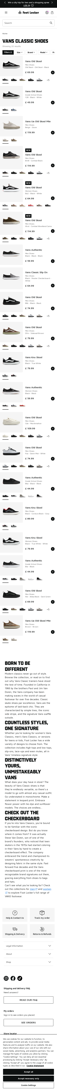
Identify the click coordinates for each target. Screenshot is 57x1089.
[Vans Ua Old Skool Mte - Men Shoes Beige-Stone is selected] (5, 140)
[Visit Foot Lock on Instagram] (6, 978)
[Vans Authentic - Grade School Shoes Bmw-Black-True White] (39, 496)
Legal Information (14, 945)
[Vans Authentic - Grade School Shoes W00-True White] (31, 496)
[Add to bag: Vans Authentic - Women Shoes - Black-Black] (53, 398)
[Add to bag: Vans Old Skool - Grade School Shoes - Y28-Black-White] (53, 102)
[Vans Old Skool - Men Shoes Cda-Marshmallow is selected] (5, 436)
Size (18, 52)
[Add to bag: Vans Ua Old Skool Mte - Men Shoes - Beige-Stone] (53, 132)
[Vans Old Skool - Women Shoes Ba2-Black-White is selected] (5, 205)
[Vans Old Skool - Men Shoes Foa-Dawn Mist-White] (39, 80)
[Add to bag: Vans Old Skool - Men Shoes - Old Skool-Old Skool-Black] (53, 72)
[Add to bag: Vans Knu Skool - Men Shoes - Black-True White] (53, 368)
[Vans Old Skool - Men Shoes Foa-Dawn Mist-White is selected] (5, 466)
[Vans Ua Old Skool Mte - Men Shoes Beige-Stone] (14, 639)
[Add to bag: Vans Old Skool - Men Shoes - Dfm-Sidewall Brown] (53, 338)
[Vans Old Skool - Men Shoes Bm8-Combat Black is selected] (5, 173)
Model (42, 52)
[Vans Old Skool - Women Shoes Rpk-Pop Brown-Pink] (14, 205)
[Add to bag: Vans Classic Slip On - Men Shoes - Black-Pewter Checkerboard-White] (53, 285)
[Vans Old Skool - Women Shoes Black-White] (48, 205)
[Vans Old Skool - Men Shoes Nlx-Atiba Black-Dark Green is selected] (5, 609)
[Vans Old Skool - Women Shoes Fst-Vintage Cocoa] (39, 205)
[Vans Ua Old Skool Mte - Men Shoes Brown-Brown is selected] (5, 639)
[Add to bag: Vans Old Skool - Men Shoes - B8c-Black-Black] (53, 308)
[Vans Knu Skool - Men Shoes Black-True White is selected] (5, 376)
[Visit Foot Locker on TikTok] (19, 978)
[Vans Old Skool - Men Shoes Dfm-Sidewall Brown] (22, 80)
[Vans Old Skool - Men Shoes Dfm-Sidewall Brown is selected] (5, 346)
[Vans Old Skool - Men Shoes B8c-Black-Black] (31, 80)
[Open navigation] (6, 12)
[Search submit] (51, 23)
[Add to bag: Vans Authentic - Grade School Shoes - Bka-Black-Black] (53, 489)
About (9, 954)
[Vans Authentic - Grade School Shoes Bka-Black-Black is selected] (5, 496)
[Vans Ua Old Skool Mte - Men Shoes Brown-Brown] (14, 140)
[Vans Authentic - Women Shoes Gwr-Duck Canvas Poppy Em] (22, 406)
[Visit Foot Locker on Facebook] (13, 978)
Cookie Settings (28, 1085)
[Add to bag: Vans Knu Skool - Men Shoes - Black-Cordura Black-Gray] (53, 519)
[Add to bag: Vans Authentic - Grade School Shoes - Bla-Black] (53, 572)
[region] (28, 3)
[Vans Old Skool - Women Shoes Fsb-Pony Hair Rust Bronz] (22, 205)
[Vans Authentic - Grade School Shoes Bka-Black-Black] (14, 579)
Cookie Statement (35, 1065)
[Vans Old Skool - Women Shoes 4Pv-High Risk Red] (31, 205)
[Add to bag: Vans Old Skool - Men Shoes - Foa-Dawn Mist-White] (53, 459)
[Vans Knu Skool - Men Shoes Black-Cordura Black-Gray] (14, 376)
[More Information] (32, 5)
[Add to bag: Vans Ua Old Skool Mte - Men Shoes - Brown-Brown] (53, 632)
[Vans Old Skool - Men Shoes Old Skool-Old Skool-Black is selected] (5, 80)
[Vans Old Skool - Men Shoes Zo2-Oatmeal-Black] (39, 316)
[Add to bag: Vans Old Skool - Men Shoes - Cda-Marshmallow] (53, 429)
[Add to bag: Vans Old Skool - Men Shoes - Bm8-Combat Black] (53, 165)
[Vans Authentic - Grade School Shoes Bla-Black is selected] (5, 579)
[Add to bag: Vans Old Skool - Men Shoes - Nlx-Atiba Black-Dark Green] (53, 602)
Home (4, 33)
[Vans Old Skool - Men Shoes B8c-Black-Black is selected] (5, 316)
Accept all (28, 1072)
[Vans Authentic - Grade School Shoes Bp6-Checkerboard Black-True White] (22, 496)
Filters (7, 52)
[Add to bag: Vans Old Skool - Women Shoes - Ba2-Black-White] (53, 198)
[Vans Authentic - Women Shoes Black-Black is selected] (5, 406)
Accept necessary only (28, 1078)
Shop (8, 962)
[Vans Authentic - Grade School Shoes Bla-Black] (14, 496)
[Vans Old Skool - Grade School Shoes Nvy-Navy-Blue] (14, 110)
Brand (30, 52)
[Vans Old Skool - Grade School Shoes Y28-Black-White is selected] (5, 110)
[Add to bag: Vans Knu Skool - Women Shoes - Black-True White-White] (53, 549)
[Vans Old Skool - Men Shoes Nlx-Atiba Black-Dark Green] (14, 80)
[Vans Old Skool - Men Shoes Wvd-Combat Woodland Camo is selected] (5, 238)
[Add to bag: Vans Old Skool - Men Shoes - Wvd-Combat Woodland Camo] (53, 231)
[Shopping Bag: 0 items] (52, 12)
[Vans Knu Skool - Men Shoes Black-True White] (14, 526)
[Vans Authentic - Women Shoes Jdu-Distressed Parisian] (14, 406)
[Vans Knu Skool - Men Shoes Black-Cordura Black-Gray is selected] (5, 526)
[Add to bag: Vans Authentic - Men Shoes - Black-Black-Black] (53, 261)
